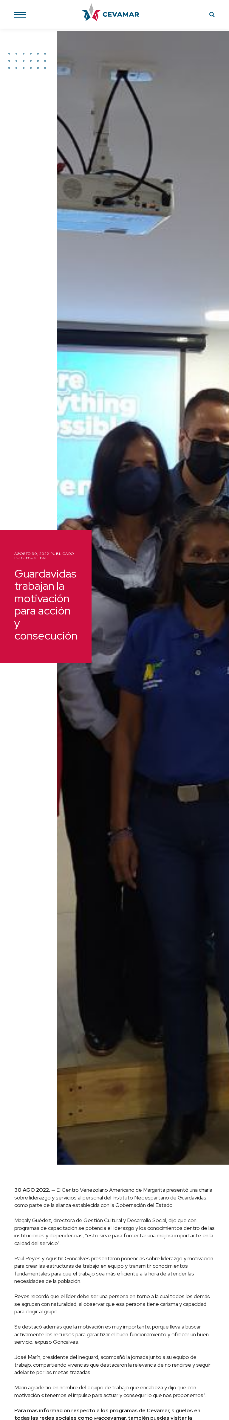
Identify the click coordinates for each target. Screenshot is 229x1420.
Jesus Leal (36, 557)
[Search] (212, 15)
